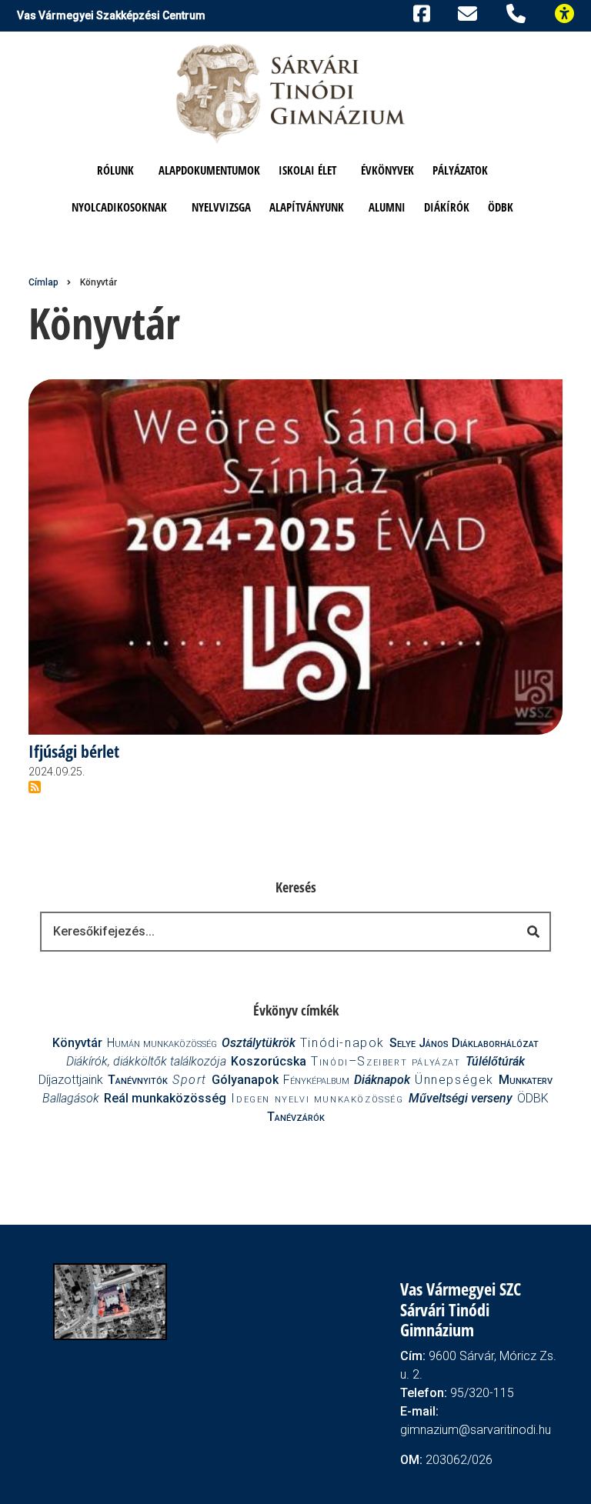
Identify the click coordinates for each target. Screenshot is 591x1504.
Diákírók (446, 207)
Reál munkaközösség (165, 1098)
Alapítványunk (306, 207)
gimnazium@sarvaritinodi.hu (475, 1429)
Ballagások (70, 1098)
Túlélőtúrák (495, 1061)
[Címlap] (291, 92)
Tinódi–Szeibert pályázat (385, 1061)
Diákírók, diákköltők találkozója (146, 1061)
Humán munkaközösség (162, 1042)
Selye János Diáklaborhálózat (464, 1042)
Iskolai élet (307, 170)
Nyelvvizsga (221, 207)
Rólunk (115, 170)
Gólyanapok (245, 1079)
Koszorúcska (268, 1061)
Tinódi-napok (342, 1042)
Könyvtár (77, 1042)
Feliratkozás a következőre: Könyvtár (34, 787)
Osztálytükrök (259, 1042)
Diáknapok (382, 1079)
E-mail (469, 13)
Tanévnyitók (138, 1079)
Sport (189, 1079)
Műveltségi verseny (461, 1098)
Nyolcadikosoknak (119, 207)
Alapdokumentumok (209, 170)
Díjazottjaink (70, 1079)
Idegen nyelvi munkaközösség (317, 1098)
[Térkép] (110, 1300)
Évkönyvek (387, 170)
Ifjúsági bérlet (73, 752)
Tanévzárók (296, 1116)
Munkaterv (526, 1079)
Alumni (387, 207)
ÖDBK (500, 207)
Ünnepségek (454, 1079)
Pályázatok (460, 170)
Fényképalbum (316, 1079)
